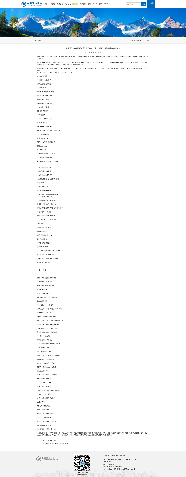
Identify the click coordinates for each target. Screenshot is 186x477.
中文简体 (151, 3)
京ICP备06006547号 (128, 469)
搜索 (143, 4)
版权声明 (122, 455)
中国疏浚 (52, 4)
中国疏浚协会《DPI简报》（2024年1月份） (55, 444)
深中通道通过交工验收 (49, 440)
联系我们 (115, 455)
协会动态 (68, 4)
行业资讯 (146, 40)
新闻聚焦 (75, 4)
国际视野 (83, 4)
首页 (45, 4)
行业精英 (99, 4)
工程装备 (91, 4)
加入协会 (107, 455)
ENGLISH (151, 6)
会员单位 (60, 4)
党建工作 (106, 4)
